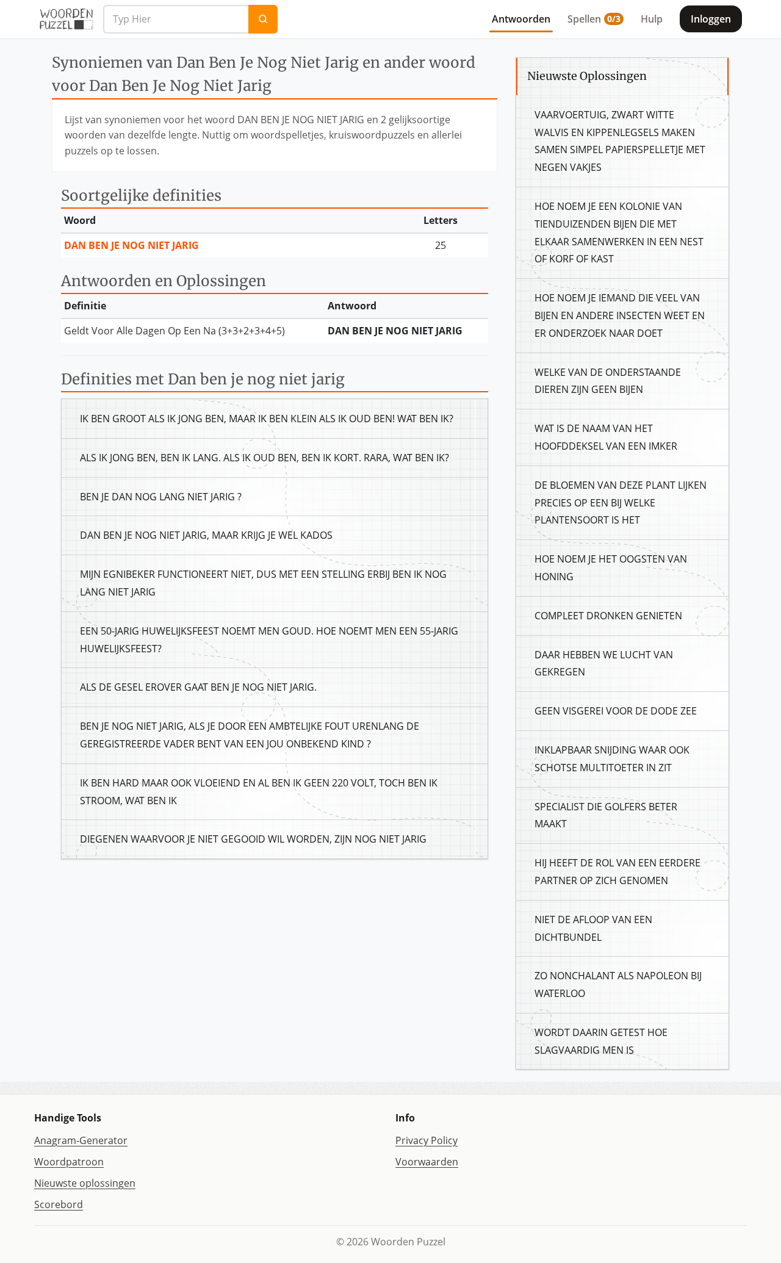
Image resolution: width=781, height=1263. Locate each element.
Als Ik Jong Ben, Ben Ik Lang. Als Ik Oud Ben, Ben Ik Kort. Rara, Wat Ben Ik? (264, 457)
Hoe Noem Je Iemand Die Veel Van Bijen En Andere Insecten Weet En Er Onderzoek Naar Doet (619, 315)
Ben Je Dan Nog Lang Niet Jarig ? (161, 496)
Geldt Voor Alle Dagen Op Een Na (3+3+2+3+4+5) (174, 330)
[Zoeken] (263, 19)
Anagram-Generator (81, 1140)
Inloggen (711, 19)
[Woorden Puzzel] (66, 19)
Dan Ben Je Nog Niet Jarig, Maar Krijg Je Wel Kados (206, 535)
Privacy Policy (426, 1140)
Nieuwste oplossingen (84, 1183)
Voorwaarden (426, 1161)
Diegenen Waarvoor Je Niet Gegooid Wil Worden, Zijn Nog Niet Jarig (253, 839)
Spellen (594, 19)
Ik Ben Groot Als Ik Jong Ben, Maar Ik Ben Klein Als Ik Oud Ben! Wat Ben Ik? (266, 418)
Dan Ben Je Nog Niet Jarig (131, 245)
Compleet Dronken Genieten (608, 615)
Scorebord (58, 1204)
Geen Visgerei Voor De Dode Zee (615, 711)
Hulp (652, 19)
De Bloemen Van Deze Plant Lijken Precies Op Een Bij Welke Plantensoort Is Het (620, 502)
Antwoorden (521, 19)
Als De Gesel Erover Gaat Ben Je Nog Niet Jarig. (198, 687)
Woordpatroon (69, 1161)
